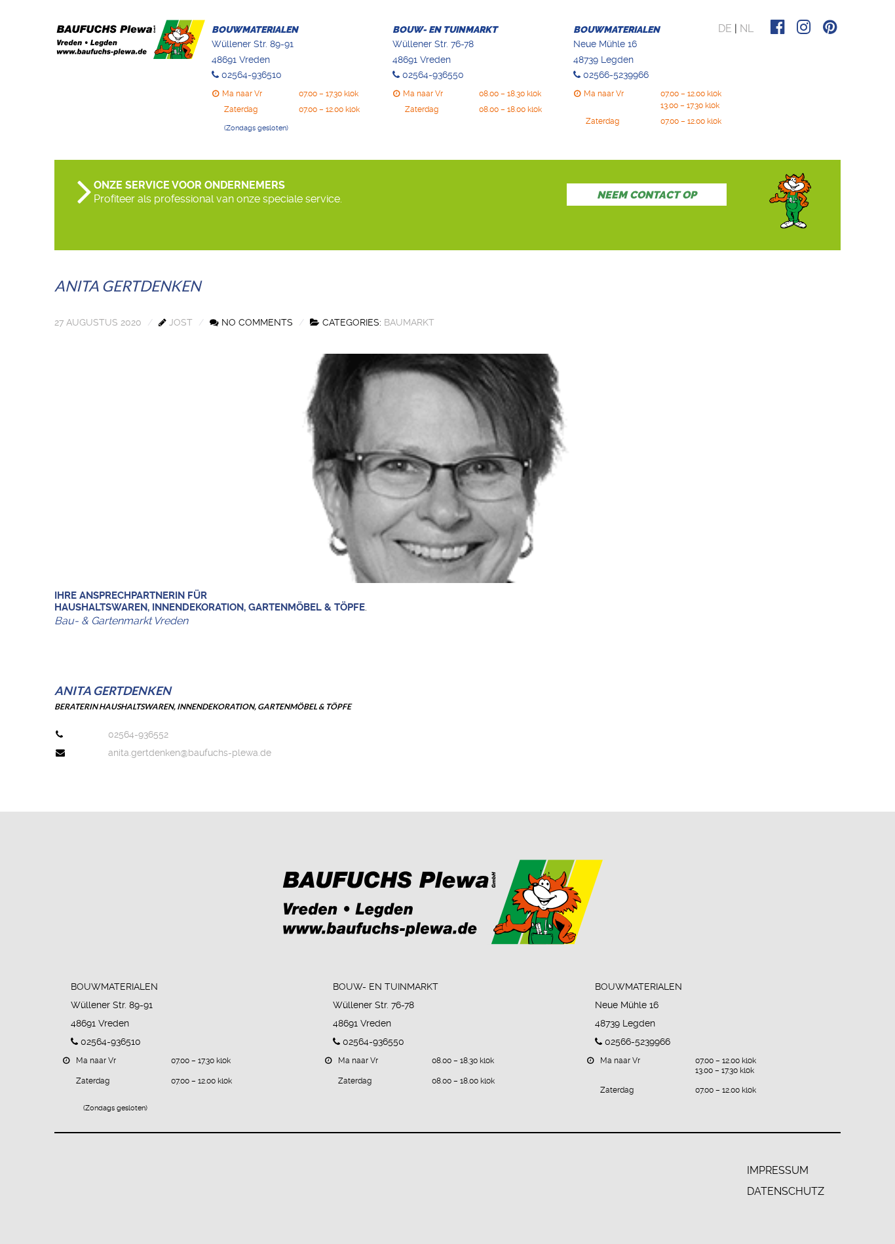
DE (725, 28)
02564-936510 (251, 74)
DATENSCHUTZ (785, 1191)
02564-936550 (433, 74)
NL (746, 28)
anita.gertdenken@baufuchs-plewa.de (189, 752)
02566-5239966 (616, 74)
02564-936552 (138, 734)
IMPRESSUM (778, 1170)
